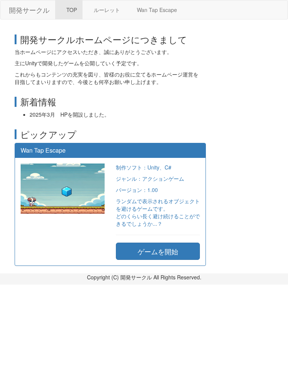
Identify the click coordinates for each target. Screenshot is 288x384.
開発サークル (29, 10)
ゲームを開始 (158, 251)
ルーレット (106, 10)
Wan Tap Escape (156, 10)
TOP (71, 10)
